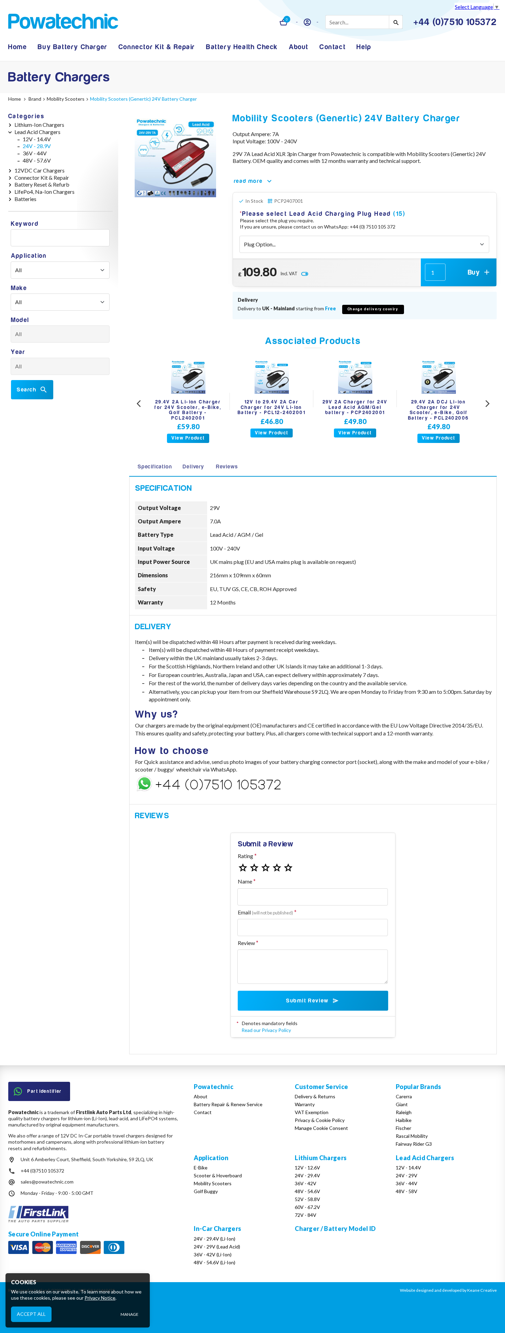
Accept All (31, 1314)
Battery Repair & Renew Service (228, 1104)
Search (26, 390)
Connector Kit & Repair (157, 47)
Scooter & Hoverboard (218, 1175)
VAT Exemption (311, 1112)
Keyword (24, 224)
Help (364, 47)
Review (246, 943)
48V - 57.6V (37, 160)
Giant (402, 1104)
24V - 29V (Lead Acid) (217, 1246)
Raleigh (404, 1112)
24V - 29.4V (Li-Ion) (214, 1239)
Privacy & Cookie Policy (320, 1120)
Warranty (305, 1104)
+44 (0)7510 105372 (42, 1171)
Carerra (404, 1096)
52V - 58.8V (307, 1199)
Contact (332, 47)
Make (19, 288)
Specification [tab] (154, 467)
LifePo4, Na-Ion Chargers (44, 191)
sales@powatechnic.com (47, 1182)
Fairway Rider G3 (414, 1144)
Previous (138, 404)
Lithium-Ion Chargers (39, 124)
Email (265, 912)
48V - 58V (406, 1191)
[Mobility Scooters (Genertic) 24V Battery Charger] (175, 156)
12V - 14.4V (37, 139)
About (298, 47)
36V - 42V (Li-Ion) (213, 1254)
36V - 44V (35, 153)
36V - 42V (305, 1183)
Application (29, 256)
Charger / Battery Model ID (335, 1228)
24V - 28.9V (37, 146)
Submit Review (307, 1001)
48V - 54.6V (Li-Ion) (214, 1262)
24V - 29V (406, 1175)
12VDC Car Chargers (39, 170)
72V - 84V (305, 1215)
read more (248, 181)
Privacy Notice (100, 1298)
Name (245, 881)
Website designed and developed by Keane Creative (448, 1290)
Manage (129, 1314)
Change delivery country (373, 309)
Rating (245, 856)
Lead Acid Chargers (37, 132)
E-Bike (200, 1167)
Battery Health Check (242, 47)
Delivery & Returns (315, 1096)
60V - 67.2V (307, 1207)
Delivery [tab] (193, 467)
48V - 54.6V (307, 1191)
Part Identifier (44, 1091)
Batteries (25, 199)
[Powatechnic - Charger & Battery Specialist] (63, 22)
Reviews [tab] (227, 467)
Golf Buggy (206, 1191)
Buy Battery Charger (72, 47)
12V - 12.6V (307, 1167)
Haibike (404, 1120)
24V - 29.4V (307, 1175)
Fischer (403, 1128)
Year (18, 352)
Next (487, 404)
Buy (474, 272)
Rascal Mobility (412, 1136)
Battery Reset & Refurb (41, 184)
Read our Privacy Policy (266, 1030)
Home (17, 47)
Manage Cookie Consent (321, 1128)
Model (20, 320)
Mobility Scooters (213, 1183)
